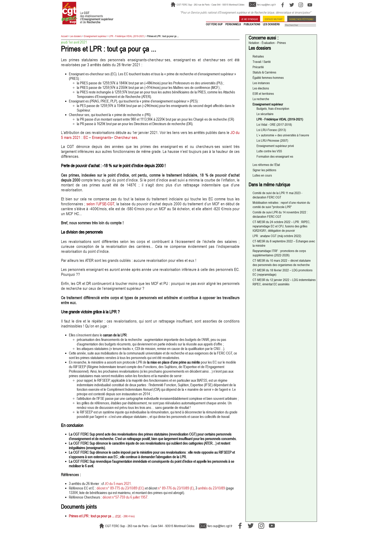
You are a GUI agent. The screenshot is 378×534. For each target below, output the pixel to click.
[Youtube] (310, 5)
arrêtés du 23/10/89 (211, 488)
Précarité (258, 67)
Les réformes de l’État (266, 165)
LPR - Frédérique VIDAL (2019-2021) (127, 36)
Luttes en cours (262, 175)
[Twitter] (291, 5)
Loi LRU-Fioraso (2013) (271, 130)
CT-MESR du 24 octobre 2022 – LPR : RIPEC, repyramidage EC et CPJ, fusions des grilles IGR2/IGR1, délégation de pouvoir (281, 226)
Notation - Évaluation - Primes (267, 43)
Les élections (261, 88)
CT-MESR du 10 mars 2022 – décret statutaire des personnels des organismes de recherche (282, 262)
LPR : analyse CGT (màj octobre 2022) (277, 236)
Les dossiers (76, 36)
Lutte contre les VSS (269, 151)
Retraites (258, 56)
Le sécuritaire (265, 114)
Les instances (261, 83)
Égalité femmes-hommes (268, 77)
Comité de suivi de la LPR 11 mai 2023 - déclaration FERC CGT (277, 195)
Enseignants (101, 137)
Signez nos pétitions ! (301, 19)
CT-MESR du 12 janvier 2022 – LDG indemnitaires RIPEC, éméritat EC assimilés (284, 282)
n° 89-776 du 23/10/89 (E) (176, 488)
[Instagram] (300, 5)
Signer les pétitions (264, 170)
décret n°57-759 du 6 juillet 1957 (125, 497)
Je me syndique (249, 19)
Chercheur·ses (125, 137)
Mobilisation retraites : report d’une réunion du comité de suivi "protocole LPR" (281, 204)
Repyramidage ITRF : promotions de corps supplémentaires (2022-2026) (279, 253)
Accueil (64, 36)
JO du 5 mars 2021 (118, 483)
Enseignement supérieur (95, 36)
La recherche (261, 99)
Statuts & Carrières (264, 72)
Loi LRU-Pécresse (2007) (272, 140)
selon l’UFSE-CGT (100, 203)
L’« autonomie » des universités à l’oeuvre (283, 135)
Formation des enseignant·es (275, 156)
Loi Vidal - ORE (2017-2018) (274, 124)
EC (85, 137)
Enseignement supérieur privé (275, 146)
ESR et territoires (263, 93)
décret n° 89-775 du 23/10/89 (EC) (120, 488)
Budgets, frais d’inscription (273, 108)
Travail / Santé (262, 62)
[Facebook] (282, 5)
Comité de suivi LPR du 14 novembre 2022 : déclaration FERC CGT (280, 214)
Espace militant (274, 19)
